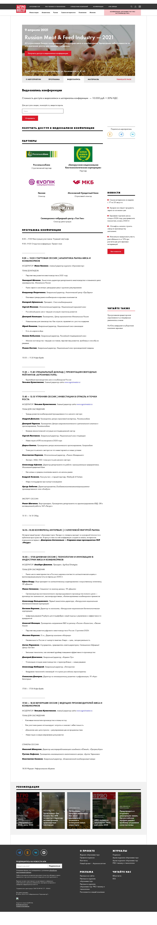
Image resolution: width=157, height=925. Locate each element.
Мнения (93, 12)
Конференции (98, 6)
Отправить (30, 118)
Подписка (116, 854)
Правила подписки (87, 857)
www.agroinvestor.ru (72, 382)
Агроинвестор (34, 6)
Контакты (84, 860)
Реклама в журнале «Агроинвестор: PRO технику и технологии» (92, 886)
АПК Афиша (112, 6)
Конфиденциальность (22, 904)
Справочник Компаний (79, 6)
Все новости (116, 251)
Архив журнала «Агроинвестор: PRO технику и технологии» (125, 861)
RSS (114, 878)
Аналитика (46, 12)
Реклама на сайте (87, 875)
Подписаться (54, 866)
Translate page (124, 79)
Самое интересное (68, 12)
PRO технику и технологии (55, 6)
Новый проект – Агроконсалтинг (93, 863)
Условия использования (22, 906)
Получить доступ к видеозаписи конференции (48, 53)
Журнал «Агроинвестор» (90, 854)
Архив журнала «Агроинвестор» (126, 857)
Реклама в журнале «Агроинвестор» (87, 879)
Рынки (55, 12)
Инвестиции (34, 12)
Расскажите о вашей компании (92, 892)
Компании (82, 12)
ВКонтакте (117, 875)
